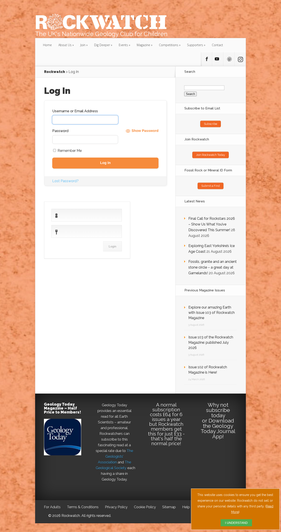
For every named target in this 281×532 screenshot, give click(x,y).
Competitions (168, 45)
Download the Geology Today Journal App (218, 429)
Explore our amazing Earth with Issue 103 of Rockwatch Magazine (211, 312)
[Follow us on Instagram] (240, 59)
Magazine (143, 45)
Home (47, 45)
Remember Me (69, 151)
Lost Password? (65, 181)
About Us (65, 45)
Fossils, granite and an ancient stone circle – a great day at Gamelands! (212, 267)
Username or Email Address (75, 111)
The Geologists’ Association (115, 456)
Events (123, 45)
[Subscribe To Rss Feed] (228, 59)
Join (82, 45)
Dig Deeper (102, 45)
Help (186, 507)
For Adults (52, 507)
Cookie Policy (145, 507)
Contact (217, 45)
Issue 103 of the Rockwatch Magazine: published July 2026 (210, 342)
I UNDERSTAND (236, 523)
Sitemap (169, 507)
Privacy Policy (116, 507)
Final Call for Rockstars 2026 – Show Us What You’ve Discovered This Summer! (211, 224)
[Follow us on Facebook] (206, 59)
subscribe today (218, 413)
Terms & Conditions (83, 507)
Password (60, 131)
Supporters (195, 45)
